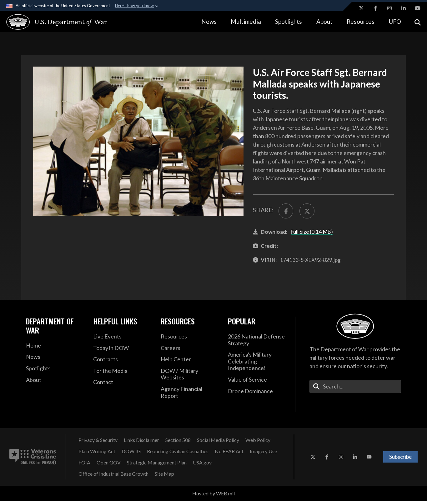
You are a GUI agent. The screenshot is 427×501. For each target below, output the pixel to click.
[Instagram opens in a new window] (389, 8)
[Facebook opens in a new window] (375, 8)
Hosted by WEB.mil (213, 493)
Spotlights (288, 21)
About (324, 21)
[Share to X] (306, 210)
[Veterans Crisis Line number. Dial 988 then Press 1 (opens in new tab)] (32, 457)
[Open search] (417, 22)
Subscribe (400, 456)
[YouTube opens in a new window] (417, 8)
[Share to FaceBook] (286, 210)
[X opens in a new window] (361, 8)
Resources (360, 21)
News (209, 21)
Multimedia (246, 21)
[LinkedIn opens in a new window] (403, 8)
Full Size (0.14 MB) (312, 231)
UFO (395, 21)
